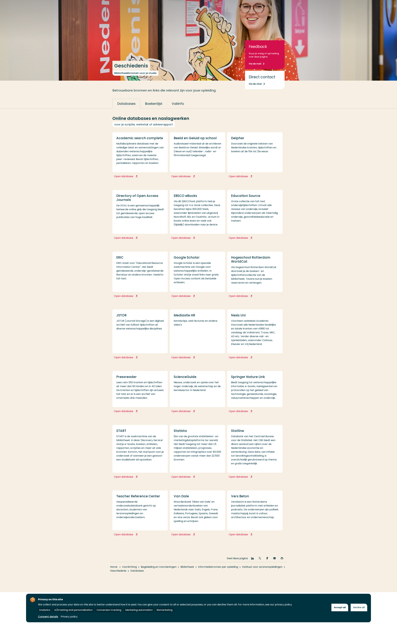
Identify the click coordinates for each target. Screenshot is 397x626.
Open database (134, 178)
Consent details (48, 616)
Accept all (340, 607)
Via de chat (255, 83)
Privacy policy (69, 616)
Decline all (359, 607)
